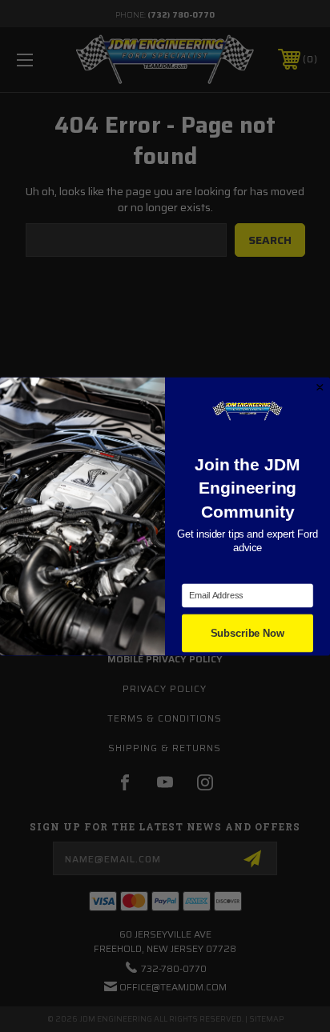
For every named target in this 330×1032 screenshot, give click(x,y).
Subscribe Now (247, 632)
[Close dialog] (320, 387)
